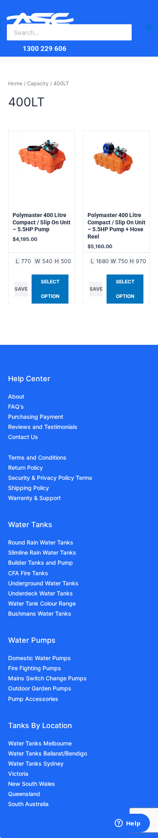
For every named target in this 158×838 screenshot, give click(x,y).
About (16, 396)
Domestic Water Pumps (39, 657)
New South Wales (31, 783)
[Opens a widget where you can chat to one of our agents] (127, 824)
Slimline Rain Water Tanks (42, 552)
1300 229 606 (44, 48)
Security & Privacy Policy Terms (50, 477)
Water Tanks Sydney (36, 763)
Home (15, 83)
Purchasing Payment (35, 416)
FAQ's (16, 406)
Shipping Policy (28, 487)
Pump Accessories (33, 698)
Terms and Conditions (37, 457)
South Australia (28, 803)
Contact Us (23, 436)
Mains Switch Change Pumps (47, 678)
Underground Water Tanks (43, 583)
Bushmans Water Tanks (39, 613)
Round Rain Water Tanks (40, 542)
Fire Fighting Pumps (34, 668)
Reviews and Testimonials (42, 426)
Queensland (24, 793)
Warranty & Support (34, 497)
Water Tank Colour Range (42, 603)
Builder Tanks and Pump (40, 562)
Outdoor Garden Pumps (39, 688)
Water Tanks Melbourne (40, 743)
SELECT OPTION (50, 289)
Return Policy (25, 467)
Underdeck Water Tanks (40, 593)
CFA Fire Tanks (28, 573)
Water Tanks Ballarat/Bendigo (47, 753)
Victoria (18, 773)
